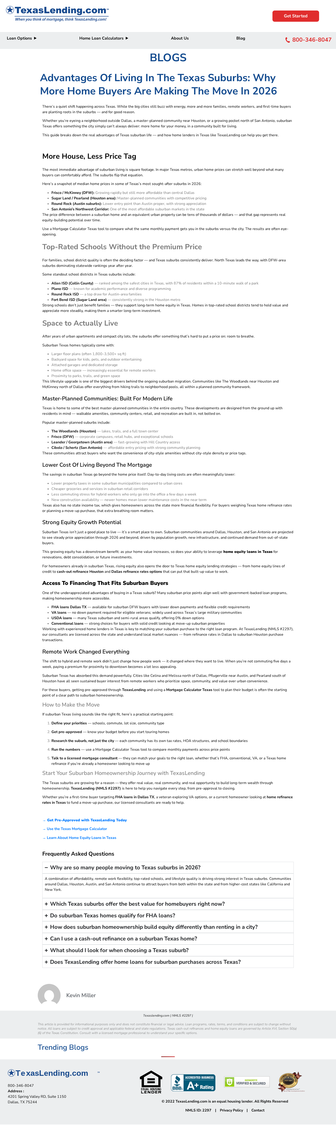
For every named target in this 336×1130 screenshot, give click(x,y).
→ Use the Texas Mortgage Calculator (74, 828)
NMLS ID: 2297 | (202, 1110)
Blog (240, 38)
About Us (180, 38)
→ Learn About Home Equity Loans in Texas (79, 837)
